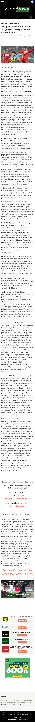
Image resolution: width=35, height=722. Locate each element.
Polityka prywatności (22, 719)
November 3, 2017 (17, 506)
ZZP (21, 23)
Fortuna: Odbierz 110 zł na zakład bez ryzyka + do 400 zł (17, 573)
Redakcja (13, 36)
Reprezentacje (13, 23)
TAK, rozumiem (12, 719)
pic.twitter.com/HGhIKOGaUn (17, 498)
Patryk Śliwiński (5, 704)
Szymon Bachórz (16, 704)
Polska (4, 23)
